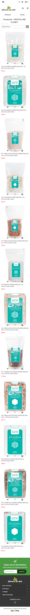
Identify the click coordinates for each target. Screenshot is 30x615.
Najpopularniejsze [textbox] (6, 26)
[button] (26, 2)
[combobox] (15, 26)
